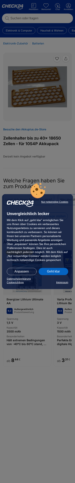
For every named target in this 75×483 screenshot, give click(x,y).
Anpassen (21, 271)
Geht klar (53, 271)
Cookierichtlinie (15, 282)
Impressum (62, 282)
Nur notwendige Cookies (54, 202)
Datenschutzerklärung (19, 278)
